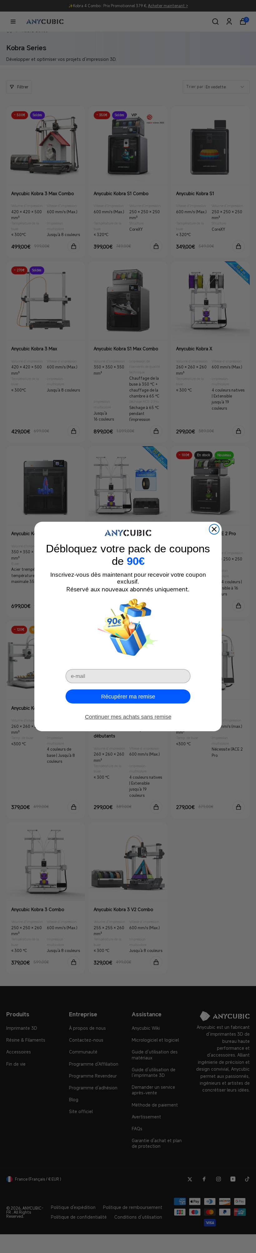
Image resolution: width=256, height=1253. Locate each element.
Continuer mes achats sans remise (128, 717)
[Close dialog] (214, 529)
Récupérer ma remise (128, 696)
